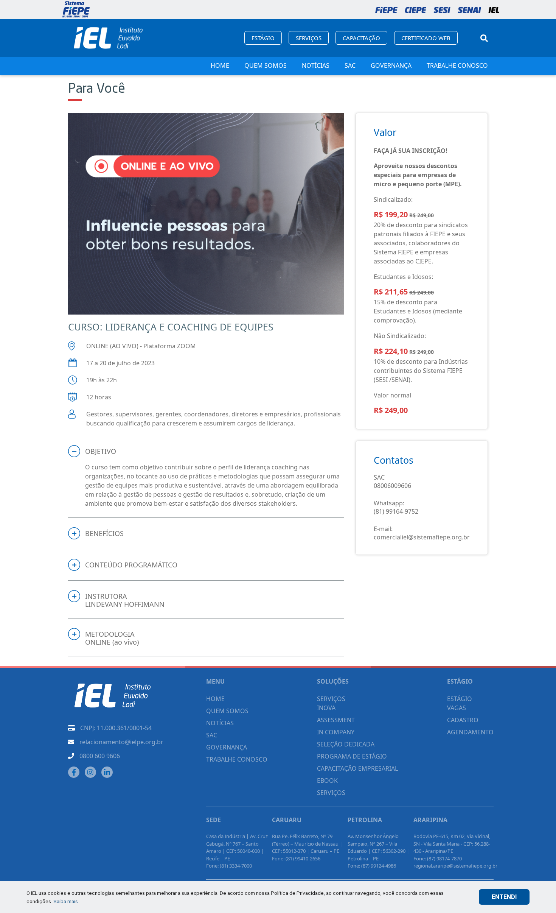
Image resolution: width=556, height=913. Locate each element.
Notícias (315, 65)
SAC (350, 65)
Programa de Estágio (352, 756)
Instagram (90, 772)
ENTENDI (504, 897)
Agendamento (470, 732)
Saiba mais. (66, 901)
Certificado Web (425, 38)
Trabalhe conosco (457, 65)
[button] (206, 451)
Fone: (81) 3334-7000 (229, 865)
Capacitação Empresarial (357, 768)
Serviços (308, 38)
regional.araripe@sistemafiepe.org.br (455, 865)
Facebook (73, 772)
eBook (327, 780)
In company (335, 732)
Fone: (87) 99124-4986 (372, 865)
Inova (326, 708)
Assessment (336, 720)
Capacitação (361, 38)
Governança (391, 65)
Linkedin (107, 772)
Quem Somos (265, 65)
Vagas (456, 708)
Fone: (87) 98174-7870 (437, 858)
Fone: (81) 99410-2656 (296, 858)
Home (220, 65)
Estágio (263, 38)
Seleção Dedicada (345, 744)
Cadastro (462, 720)
